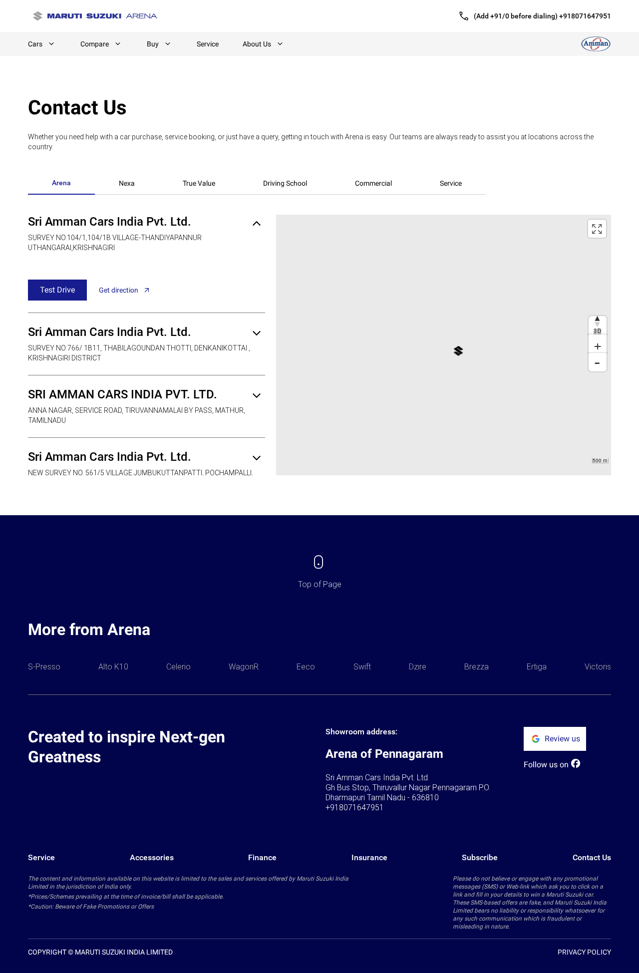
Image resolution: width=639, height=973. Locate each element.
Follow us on (546, 764)
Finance (262, 857)
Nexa (127, 183)
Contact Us (592, 857)
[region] (443, 345)
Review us (562, 738)
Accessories (152, 857)
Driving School (285, 183)
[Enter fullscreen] (597, 229)
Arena (61, 183)
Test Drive (57, 290)
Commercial (373, 183)
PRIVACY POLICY (584, 952)
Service (208, 44)
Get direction (118, 290)
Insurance (369, 857)
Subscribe (480, 857)
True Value (199, 183)
